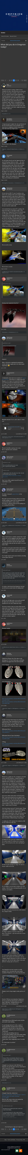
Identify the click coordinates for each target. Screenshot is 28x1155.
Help (5, 1139)
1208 (18, 80)
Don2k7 (11, 271)
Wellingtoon (5, 182)
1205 (11, 80)
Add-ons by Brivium (5, 1149)
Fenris (8, 564)
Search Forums (5, 36)
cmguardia (4, 525)
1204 (9, 80)
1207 (16, 80)
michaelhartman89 (17, 271)
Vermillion (9, 119)
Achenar (9, 653)
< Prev (2, 80)
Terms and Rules (11, 1139)
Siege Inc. (4, 149)
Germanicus (18, 182)
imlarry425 (9, 531)
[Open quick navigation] (26, 40)
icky (8, 84)
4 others (22, 708)
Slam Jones (10, 182)
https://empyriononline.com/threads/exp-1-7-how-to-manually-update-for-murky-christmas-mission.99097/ (14, 1096)
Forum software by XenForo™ (14, 1146)
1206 (14, 80)
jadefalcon (9, 278)
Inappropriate (10, 372)
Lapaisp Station (15, 494)
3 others (21, 149)
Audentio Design (16, 1148)
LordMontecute (5, 271)
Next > (25, 80)
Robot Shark (14, 149)
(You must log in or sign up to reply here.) (14, 1126)
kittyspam (9, 155)
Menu (3, 32)
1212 (22, 80)
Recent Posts (13, 36)
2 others (24, 525)
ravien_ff (9, 149)
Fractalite (4, 113)
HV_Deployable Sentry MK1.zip (14, 426)
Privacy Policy (19, 1139)
